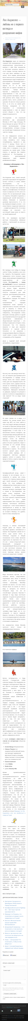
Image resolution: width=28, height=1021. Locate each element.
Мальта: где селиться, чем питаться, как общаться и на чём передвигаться (14, 935)
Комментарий (6, 970)
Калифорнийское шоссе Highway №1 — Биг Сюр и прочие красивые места (15, 910)
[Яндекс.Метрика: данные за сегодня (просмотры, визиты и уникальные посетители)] (6, 1011)
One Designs (19, 1017)
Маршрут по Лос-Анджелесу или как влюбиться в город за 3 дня (14, 813)
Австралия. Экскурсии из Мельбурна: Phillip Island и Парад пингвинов (13, 903)
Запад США (10, 38)
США (14, 39)
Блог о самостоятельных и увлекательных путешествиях (14, 1)
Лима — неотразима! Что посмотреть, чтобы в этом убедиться (13, 942)
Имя (4, 966)
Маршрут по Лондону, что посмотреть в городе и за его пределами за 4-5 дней (14, 916)
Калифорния (16, 38)
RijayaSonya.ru (10, 1007)
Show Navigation (22, 7)
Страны (11, 39)
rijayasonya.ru (11, 1015)
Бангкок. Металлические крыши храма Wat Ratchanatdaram (13, 922)
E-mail (5, 985)
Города (6, 38)
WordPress (4, 1019)
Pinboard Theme (11, 1017)
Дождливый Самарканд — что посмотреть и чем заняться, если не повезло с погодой (14, 929)
